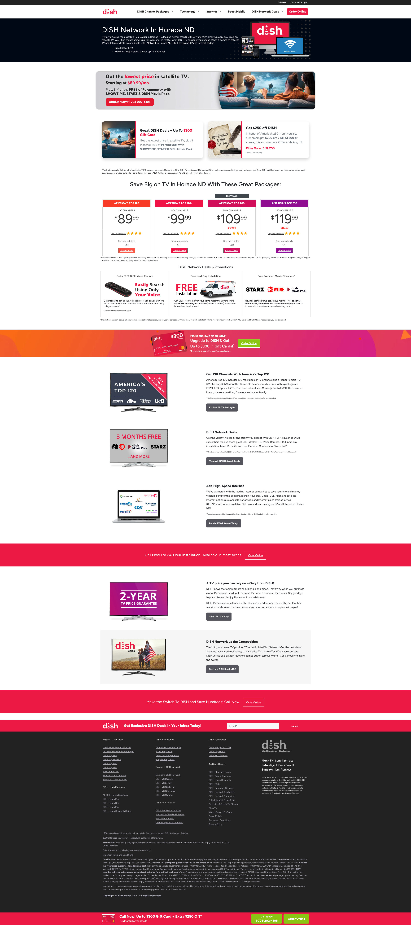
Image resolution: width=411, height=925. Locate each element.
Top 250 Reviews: (276, 233)
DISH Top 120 (110, 755)
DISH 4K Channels (218, 755)
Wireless (282, 2)
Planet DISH (130, 895)
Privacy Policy (215, 824)
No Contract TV (111, 771)
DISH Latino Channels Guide (117, 811)
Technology (188, 11)
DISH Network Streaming (221, 796)
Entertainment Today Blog (222, 800)
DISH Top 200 (110, 763)
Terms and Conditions (220, 820)
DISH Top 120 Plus (112, 759)
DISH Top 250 (110, 767)
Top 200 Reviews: (223, 233)
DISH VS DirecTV (165, 779)
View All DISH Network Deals (224, 461)
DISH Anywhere (217, 751)
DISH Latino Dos (111, 803)
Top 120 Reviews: (118, 233)
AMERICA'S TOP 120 (126, 203)
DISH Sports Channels (220, 776)
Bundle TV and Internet (114, 775)
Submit (295, 726)
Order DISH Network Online (117, 747)
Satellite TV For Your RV (115, 779)
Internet (211, 11)
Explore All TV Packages (222, 407)
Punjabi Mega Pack (165, 759)
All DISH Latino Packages (115, 795)
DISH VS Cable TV (165, 787)
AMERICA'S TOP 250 (284, 203)
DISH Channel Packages (153, 11)
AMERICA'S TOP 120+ (179, 203)
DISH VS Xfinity (164, 783)
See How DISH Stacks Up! (222, 669)
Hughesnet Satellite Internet (170, 814)
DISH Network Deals (265, 11)
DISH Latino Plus (111, 799)
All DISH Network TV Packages (118, 751)
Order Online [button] (297, 11)
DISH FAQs (214, 784)
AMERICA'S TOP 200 (232, 203)
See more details (126, 241)
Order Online (296, 919)
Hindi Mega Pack (164, 751)
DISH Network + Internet (168, 810)
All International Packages (168, 747)
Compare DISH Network (168, 775)
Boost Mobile (236, 11)
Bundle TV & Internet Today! (223, 523)
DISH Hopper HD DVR (220, 747)
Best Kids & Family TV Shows (223, 804)
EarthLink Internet (165, 818)
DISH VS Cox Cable (165, 791)
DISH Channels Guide (220, 772)
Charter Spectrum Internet (169, 822)
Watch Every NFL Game (220, 812)
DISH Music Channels (220, 780)
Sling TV (213, 808)
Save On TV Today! (219, 616)
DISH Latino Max (111, 807)
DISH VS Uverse (164, 795)
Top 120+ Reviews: (171, 233)
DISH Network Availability (221, 792)
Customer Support (299, 2)
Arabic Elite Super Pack (167, 755)
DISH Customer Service (221, 788)
